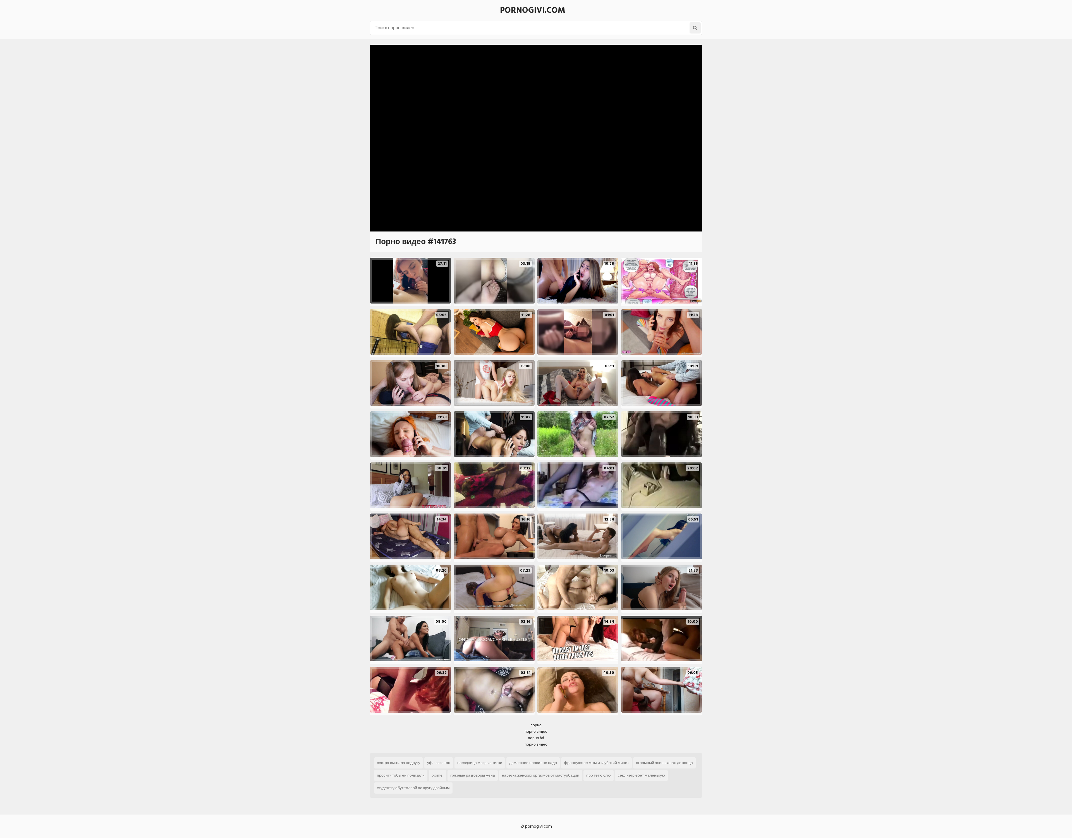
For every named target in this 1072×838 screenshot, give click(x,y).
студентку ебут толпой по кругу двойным (413, 788)
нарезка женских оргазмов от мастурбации (540, 775)
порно (536, 725)
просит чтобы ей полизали (401, 775)
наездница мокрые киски (479, 763)
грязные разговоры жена (472, 775)
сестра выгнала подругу (398, 763)
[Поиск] (695, 28)
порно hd (536, 738)
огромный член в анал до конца (664, 763)
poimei (437, 775)
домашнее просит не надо (533, 763)
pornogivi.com (532, 10)
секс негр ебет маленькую (641, 775)
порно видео (536, 731)
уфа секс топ (438, 763)
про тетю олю (598, 775)
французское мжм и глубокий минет (596, 763)
